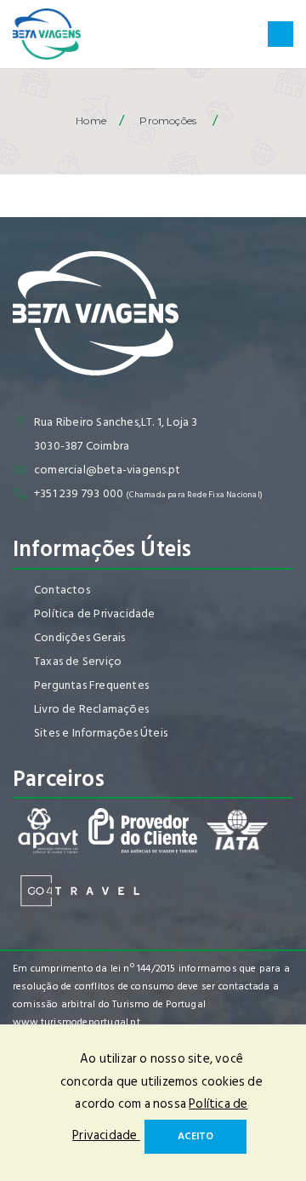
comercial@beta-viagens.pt (107, 469)
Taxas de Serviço (78, 661)
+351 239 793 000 (78, 493)
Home (91, 120)
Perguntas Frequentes (91, 685)
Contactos (62, 589)
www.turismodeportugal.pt (76, 1022)
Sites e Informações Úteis (100, 732)
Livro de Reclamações (91, 709)
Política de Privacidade (95, 613)
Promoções (168, 120)
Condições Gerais (79, 637)
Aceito (195, 1136)
